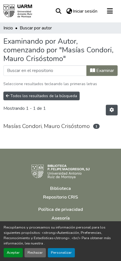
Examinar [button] (104, 70)
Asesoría (60, 218)
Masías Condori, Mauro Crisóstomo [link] (46, 126)
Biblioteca (60, 188)
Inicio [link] (8, 28)
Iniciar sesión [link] (85, 11)
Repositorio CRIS (60, 197)
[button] (17, 11)
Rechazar (35, 252)
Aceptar (13, 252)
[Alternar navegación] (110, 11)
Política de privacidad (60, 209)
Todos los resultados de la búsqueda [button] (43, 96)
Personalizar (61, 252)
